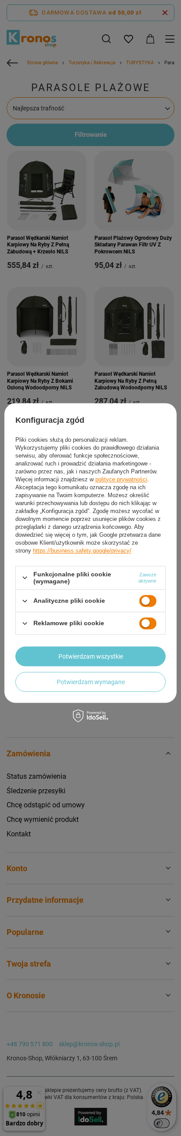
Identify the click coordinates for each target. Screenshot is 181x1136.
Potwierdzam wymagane (91, 681)
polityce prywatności (121, 479)
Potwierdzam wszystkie (90, 656)
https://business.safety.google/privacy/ (82, 550)
